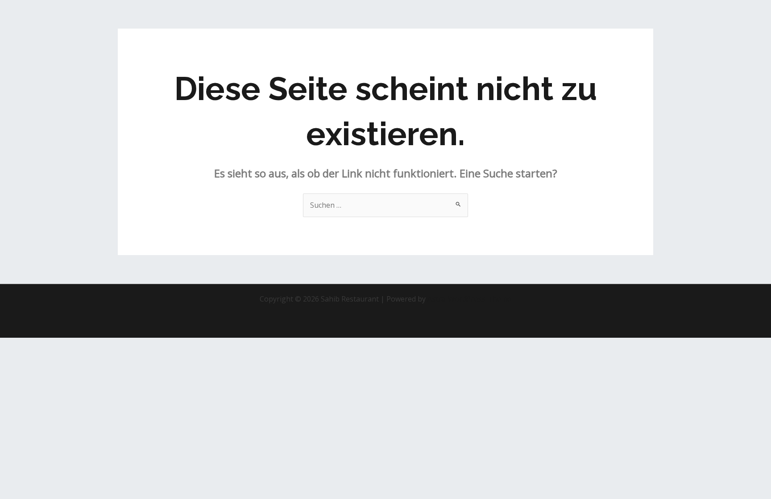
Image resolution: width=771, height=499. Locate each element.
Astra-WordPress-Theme (469, 299)
